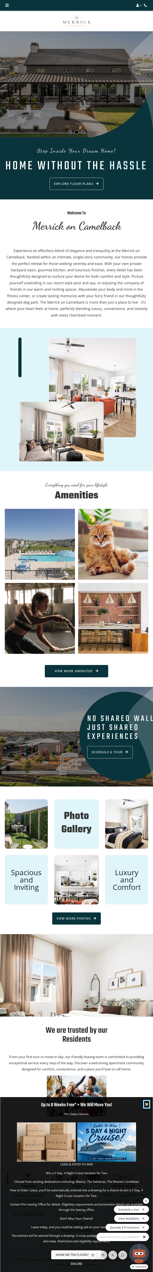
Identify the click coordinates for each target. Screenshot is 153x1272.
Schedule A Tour (108, 752)
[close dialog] (146, 1104)
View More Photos (74, 918)
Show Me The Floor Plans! (76, 1255)
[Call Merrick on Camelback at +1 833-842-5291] (145, 5)
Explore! (76, 1263)
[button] (139, 5)
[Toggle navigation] (7, 5)
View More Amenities (74, 671)
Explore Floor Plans (74, 184)
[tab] (70, 132)
